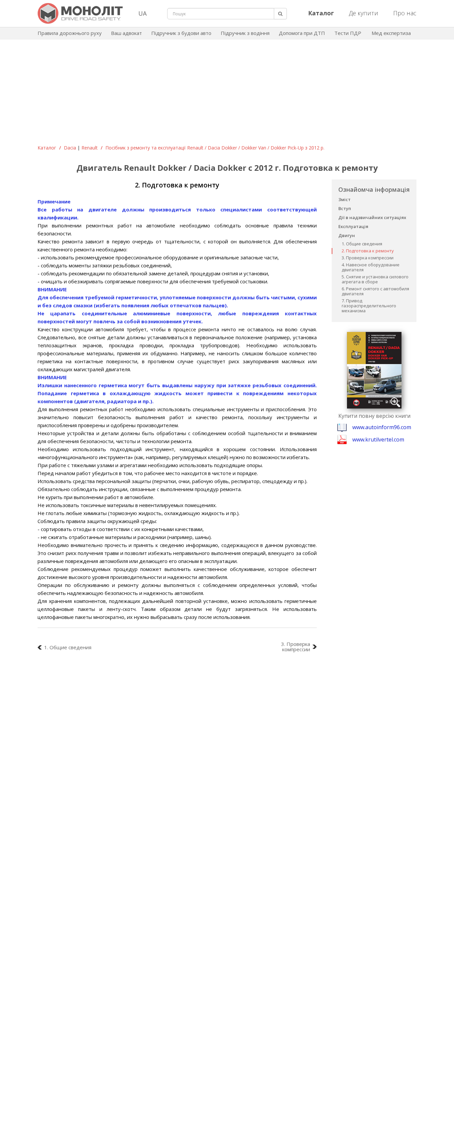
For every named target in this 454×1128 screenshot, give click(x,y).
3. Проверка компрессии (368, 258)
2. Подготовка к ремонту (368, 251)
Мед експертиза (391, 33)
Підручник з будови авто (181, 33)
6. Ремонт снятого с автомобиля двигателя (375, 291)
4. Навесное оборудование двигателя (370, 267)
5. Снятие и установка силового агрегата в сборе (375, 279)
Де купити (363, 13)
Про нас (404, 13)
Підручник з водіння (245, 33)
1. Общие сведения (362, 244)
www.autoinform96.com (381, 427)
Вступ (344, 208)
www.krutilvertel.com (378, 439)
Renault (89, 147)
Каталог (47, 147)
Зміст (344, 199)
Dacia (70, 147)
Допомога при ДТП (302, 33)
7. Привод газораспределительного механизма (369, 306)
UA (142, 13)
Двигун (346, 235)
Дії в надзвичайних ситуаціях (372, 217)
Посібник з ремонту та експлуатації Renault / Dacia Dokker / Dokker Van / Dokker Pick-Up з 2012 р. (214, 147)
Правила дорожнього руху (70, 33)
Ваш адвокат (126, 33)
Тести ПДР (347, 33)
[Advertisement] (227, 94)
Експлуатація (353, 226)
